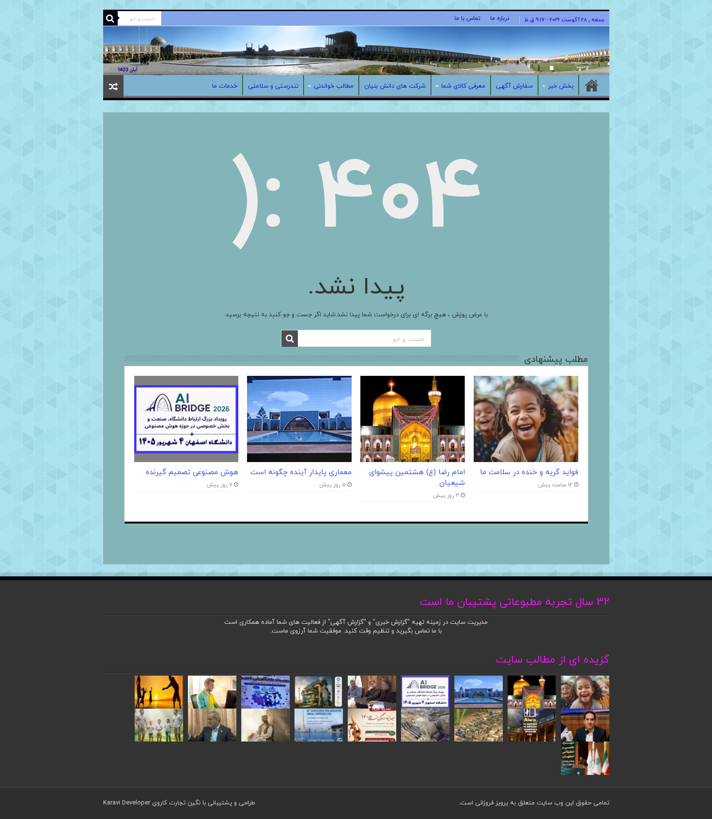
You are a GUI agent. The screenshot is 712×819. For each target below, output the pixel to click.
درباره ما (500, 18)
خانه (591, 85)
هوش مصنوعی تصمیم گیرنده (192, 472)
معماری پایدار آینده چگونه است (301, 472)
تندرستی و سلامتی (273, 86)
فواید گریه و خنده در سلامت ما (529, 472)
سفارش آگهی (514, 86)
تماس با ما (467, 18)
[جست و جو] (110, 18)
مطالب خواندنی (334, 86)
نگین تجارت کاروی (175, 803)
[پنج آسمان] (356, 50)
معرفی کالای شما (463, 86)
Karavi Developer (126, 803)
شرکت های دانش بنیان (395, 86)
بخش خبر (560, 86)
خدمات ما (224, 86)
